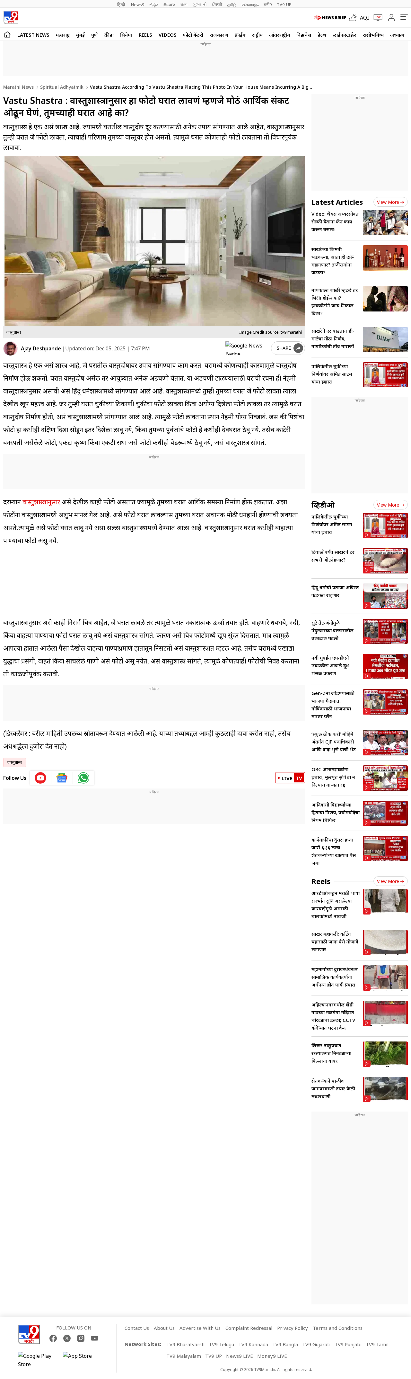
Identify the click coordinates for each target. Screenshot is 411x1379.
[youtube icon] (40, 778)
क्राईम (240, 35)
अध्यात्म (397, 35)
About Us (164, 1328)
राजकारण (219, 35)
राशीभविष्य (373, 35)
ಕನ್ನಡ (153, 4)
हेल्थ (322, 35)
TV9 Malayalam (183, 1356)
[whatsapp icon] (83, 778)
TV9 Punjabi (348, 1344)
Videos (168, 35)
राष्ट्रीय (257, 35)
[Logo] (10, 17)
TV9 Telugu (221, 1344)
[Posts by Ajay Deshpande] (10, 348)
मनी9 (268, 4)
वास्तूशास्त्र (14, 762)
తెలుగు (169, 4)
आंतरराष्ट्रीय (279, 35)
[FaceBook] (53, 1338)
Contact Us (137, 1328)
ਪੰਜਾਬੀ (217, 4)
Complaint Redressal (248, 1328)
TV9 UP (213, 1356)
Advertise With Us (200, 1328)
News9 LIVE (239, 1356)
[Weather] (354, 18)
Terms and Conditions (338, 1328)
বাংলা (184, 4)
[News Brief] (330, 18)
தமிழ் (231, 4)
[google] (246, 348)
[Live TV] (375, 17)
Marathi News (18, 87)
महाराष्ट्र (63, 35)
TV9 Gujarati (316, 1344)
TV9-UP (284, 4)
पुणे (94, 35)
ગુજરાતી (200, 4)
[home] (7, 34)
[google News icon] (62, 778)
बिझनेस (303, 35)
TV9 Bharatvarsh (185, 1344)
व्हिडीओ (323, 504)
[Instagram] (80, 1338)
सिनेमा (126, 35)
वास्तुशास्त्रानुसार (41, 502)
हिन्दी (121, 4)
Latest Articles (337, 202)
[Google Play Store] (37, 1360)
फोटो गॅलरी (193, 35)
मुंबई (80, 35)
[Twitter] (67, 1338)
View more (388, 202)
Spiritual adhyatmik (61, 87)
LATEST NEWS (33, 35)
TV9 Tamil (377, 1344)
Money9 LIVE (272, 1356)
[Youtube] (94, 1338)
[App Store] (82, 1360)
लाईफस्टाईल (344, 35)
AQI (364, 17)
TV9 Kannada (253, 1344)
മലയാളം (249, 4)
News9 (137, 4)
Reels (145, 35)
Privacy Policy (292, 1328)
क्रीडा (109, 35)
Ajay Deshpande (41, 348)
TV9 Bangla (285, 1344)
